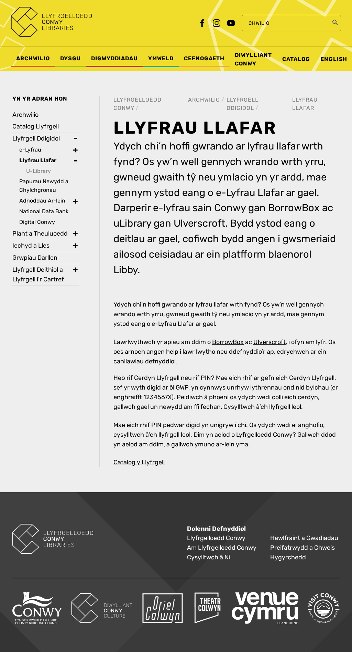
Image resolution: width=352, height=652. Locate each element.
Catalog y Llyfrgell (139, 462)
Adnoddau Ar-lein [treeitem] (42, 200)
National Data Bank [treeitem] (43, 211)
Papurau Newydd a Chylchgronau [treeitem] (43, 185)
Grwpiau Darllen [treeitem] (34, 257)
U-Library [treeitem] (38, 171)
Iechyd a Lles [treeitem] (31, 245)
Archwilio (204, 99)
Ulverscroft (269, 342)
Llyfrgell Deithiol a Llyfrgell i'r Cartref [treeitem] (38, 274)
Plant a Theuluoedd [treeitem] (40, 233)
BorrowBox (294, 208)
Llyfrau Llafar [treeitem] (37, 160)
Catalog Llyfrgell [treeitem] (35, 126)
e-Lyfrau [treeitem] (30, 149)
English (334, 59)
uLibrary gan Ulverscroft (169, 223)
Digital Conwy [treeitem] (37, 222)
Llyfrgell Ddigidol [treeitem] (36, 138)
